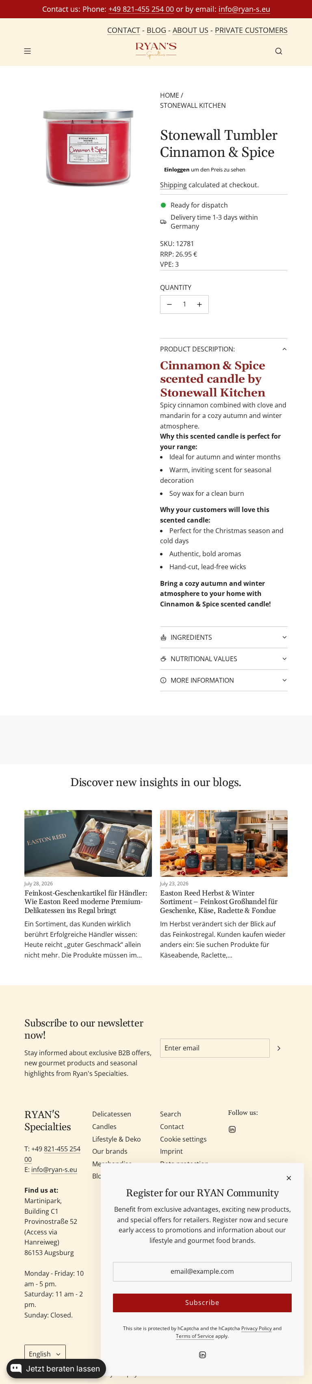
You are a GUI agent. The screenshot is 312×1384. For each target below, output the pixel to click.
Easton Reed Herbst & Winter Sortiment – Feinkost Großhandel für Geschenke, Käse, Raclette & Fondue (218, 902)
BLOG (156, 30)
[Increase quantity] (199, 304)
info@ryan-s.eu (244, 9)
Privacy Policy (256, 1328)
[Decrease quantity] (169, 304)
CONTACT (123, 30)
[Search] (279, 51)
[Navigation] (27, 51)
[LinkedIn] (232, 1129)
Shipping (173, 184)
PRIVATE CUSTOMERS (251, 30)
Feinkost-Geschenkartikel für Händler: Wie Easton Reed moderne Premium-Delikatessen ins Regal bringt (85, 902)
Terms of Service (195, 1336)
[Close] (289, 1178)
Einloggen (177, 169)
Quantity (175, 287)
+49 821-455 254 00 (141, 9)
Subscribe (202, 1302)
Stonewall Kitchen (193, 105)
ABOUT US (190, 30)
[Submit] (279, 1048)
